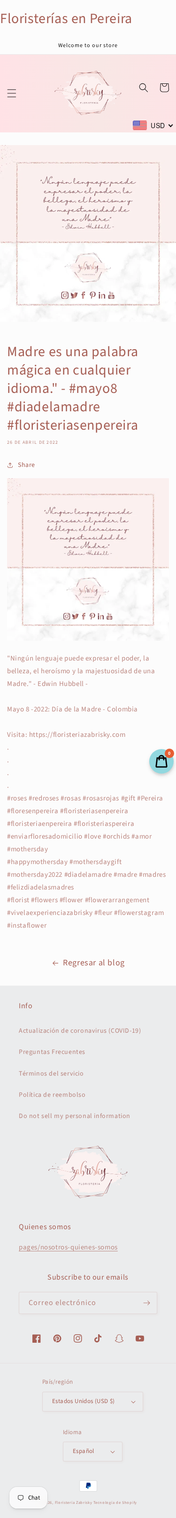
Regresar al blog (94, 963)
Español (83, 1451)
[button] (11, 93)
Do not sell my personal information (74, 1116)
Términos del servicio (51, 1073)
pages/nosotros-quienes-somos (68, 1247)
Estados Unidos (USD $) (83, 1401)
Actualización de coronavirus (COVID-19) (80, 1031)
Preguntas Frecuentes (52, 1052)
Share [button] (26, 465)
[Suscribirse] (146, 1303)
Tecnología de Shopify (115, 1502)
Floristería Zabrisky (73, 1502)
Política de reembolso (52, 1095)
